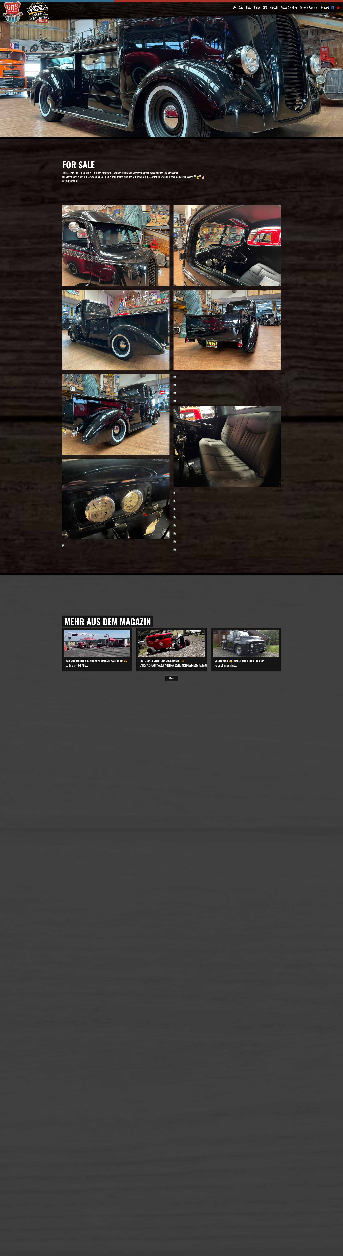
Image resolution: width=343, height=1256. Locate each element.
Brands (256, 7)
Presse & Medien (289, 7)
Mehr (171, 678)
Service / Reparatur (308, 7)
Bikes (248, 7)
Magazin (274, 7)
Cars (241, 7)
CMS (265, 7)
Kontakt (325, 7)
